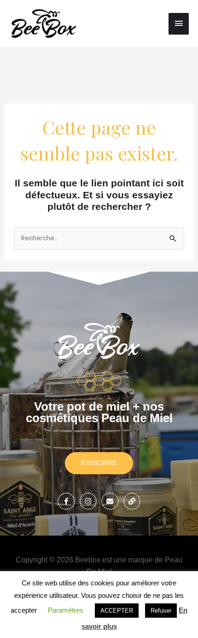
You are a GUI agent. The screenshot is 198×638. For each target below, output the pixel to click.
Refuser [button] (161, 610)
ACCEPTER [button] (116, 610)
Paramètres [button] (65, 610)
